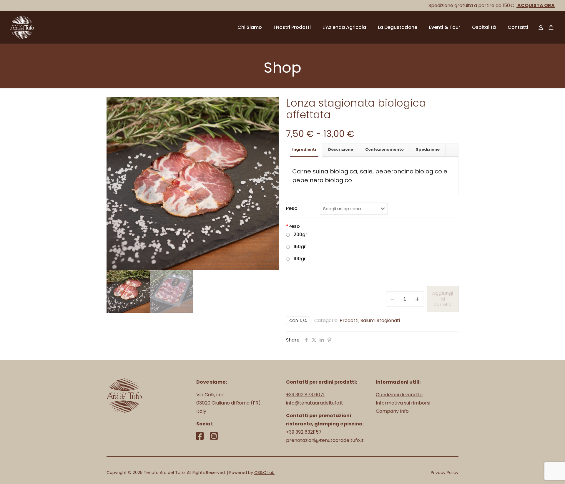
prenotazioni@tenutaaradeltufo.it (325, 440)
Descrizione (340, 149)
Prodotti (349, 320)
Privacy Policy (444, 472)
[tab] (304, 149)
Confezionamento (384, 149)
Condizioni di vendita (399, 394)
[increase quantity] (417, 299)
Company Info (392, 411)
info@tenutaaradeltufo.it (314, 403)
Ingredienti (304, 149)
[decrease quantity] (392, 299)
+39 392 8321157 (304, 432)
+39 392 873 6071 (305, 394)
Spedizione (428, 149)
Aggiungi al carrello (442, 299)
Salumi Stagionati (380, 320)
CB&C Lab (264, 472)
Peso (292, 208)
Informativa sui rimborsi (403, 403)
